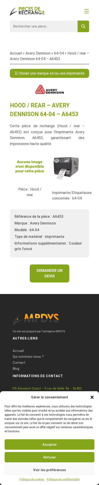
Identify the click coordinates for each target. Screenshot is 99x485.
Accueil (16, 53)
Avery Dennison (38, 53)
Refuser (49, 457)
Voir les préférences (49, 470)
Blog (16, 369)
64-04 (59, 53)
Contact (19, 363)
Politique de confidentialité (63, 479)
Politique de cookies (32, 479)
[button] (92, 397)
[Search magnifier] (83, 26)
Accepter (49, 445)
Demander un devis (49, 273)
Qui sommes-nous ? (28, 357)
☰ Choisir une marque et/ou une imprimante (49, 73)
